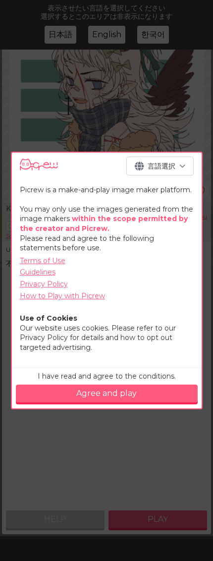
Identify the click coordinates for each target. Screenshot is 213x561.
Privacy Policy (44, 284)
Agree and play (106, 393)
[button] (160, 166)
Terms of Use (42, 260)
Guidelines (37, 272)
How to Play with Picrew (62, 295)
